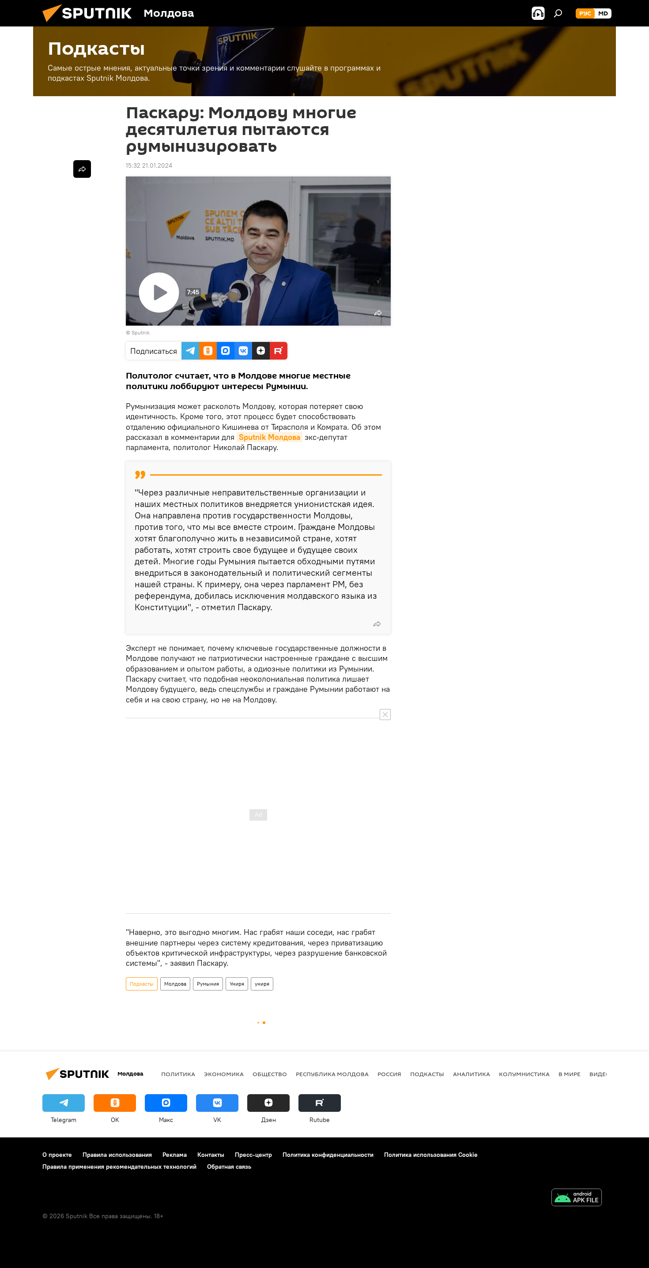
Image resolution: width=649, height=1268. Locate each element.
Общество (270, 1074)
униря (262, 983)
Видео (600, 1074)
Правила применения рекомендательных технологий (119, 1166)
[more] (377, 624)
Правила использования (117, 1155)
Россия (389, 1074)
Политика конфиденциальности (328, 1155)
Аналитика (471, 1074)
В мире (569, 1074)
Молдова (175, 983)
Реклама (174, 1155)
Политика (178, 1074)
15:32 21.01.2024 (149, 165)
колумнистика (524, 1074)
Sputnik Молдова (269, 437)
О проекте (57, 1155)
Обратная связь (229, 1166)
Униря (237, 983)
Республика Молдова (332, 1074)
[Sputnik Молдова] (90, 24)
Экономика (224, 1074)
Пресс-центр (253, 1155)
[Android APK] (577, 1198)
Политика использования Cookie (431, 1155)
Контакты (210, 1155)
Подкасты (142, 983)
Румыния (208, 983)
